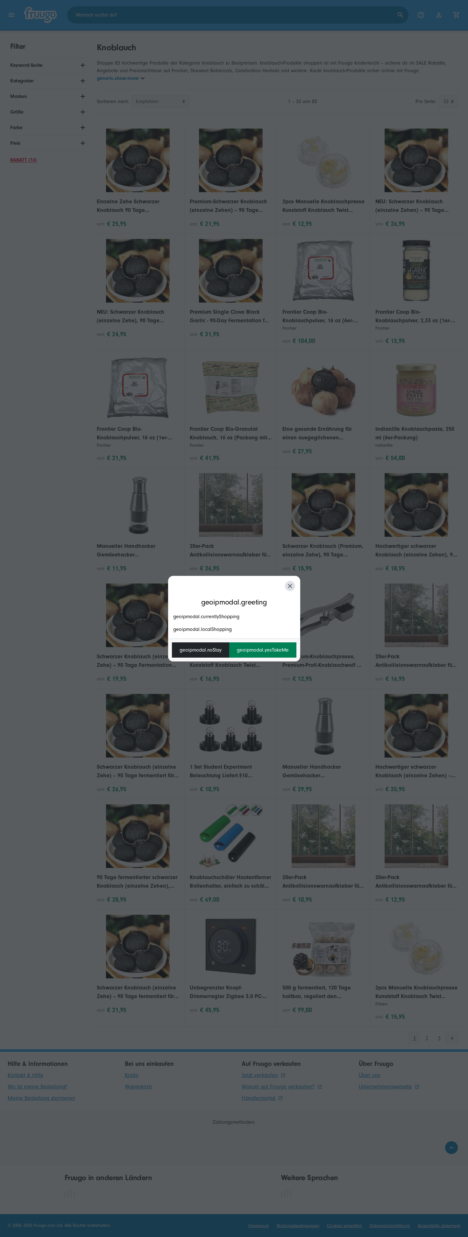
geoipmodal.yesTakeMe (263, 650)
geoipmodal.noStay (201, 650)
